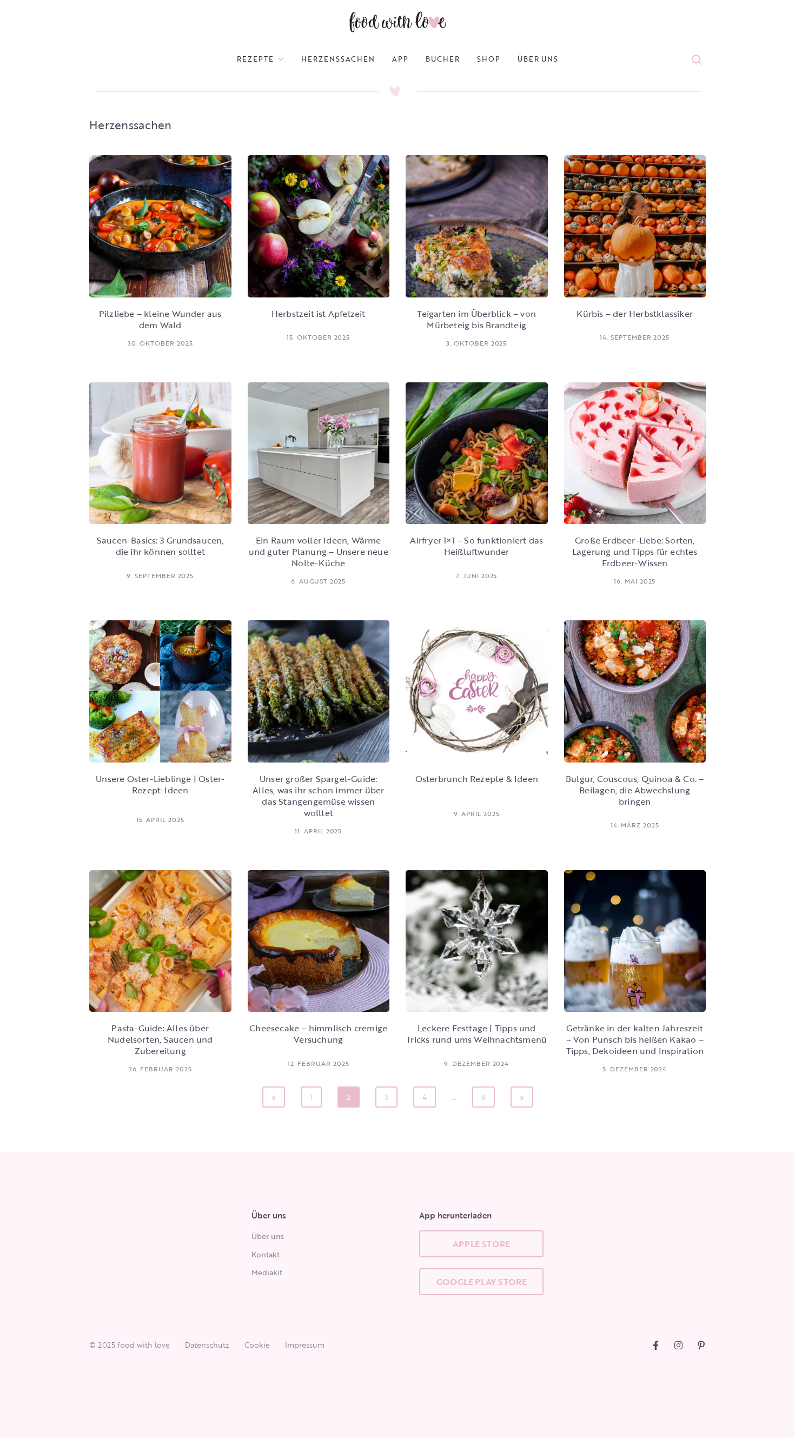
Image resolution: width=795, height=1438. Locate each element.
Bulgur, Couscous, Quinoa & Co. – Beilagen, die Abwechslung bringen (635, 790)
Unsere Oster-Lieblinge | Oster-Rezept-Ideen (160, 784)
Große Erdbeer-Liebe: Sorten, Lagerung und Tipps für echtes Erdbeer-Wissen (635, 551)
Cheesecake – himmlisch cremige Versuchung (318, 1034)
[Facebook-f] (655, 1345)
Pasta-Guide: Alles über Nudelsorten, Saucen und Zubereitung (160, 1039)
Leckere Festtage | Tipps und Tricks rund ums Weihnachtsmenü (476, 1034)
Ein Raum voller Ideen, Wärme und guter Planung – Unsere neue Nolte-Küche (318, 551)
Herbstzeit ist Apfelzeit (318, 313)
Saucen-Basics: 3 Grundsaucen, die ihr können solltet (160, 546)
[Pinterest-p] (701, 1345)
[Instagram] (678, 1345)
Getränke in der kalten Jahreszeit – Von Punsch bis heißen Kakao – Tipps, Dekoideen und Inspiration (635, 1039)
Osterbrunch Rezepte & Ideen (476, 778)
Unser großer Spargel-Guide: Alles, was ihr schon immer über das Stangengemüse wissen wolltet (318, 795)
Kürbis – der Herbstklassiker (635, 313)
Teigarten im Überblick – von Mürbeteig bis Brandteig (476, 319)
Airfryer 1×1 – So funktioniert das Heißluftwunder (476, 546)
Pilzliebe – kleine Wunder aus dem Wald (160, 319)
